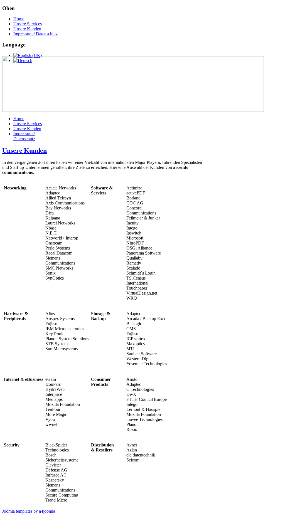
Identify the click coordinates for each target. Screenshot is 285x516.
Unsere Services (27, 23)
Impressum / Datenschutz (35, 33)
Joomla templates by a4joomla (28, 511)
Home (18, 18)
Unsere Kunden (27, 28)
